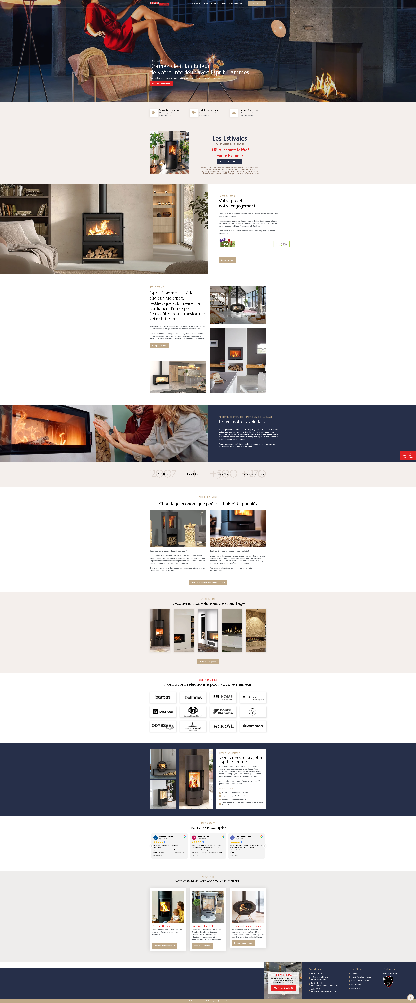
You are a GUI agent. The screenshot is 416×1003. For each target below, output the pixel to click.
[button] (264, 846)
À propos (194, 4)
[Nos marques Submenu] (242, 4)
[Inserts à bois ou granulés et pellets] (184, 630)
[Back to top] (410, 997)
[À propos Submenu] (199, 4)
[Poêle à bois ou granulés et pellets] (160, 630)
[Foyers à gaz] (232, 630)
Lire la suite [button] (157, 855)
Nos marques (235, 4)
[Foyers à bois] (208, 630)
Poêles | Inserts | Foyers (214, 4)
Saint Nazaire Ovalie (391, 973)
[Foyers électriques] (256, 630)
